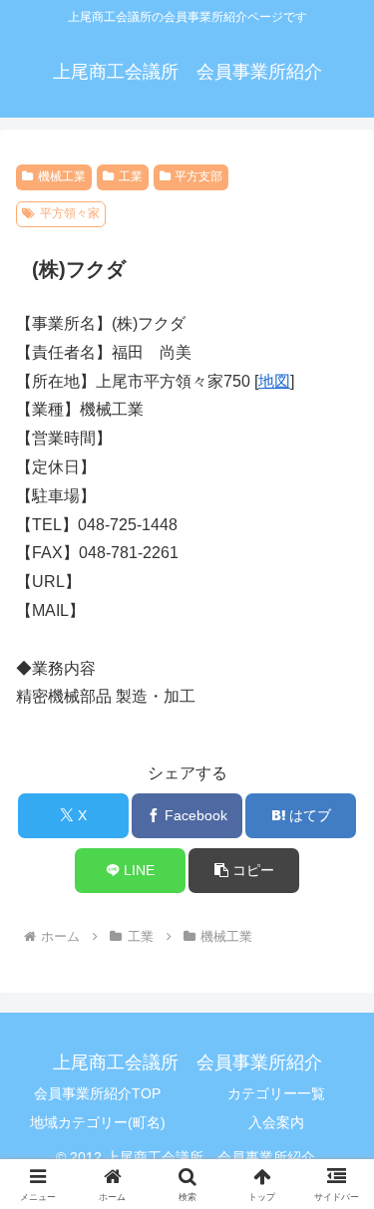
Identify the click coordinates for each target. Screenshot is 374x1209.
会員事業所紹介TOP (97, 1093)
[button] (243, 870)
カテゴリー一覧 (276, 1093)
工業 (131, 176)
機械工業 (62, 176)
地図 (274, 381)
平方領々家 (70, 213)
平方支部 (198, 176)
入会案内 (276, 1122)
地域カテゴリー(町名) (98, 1122)
